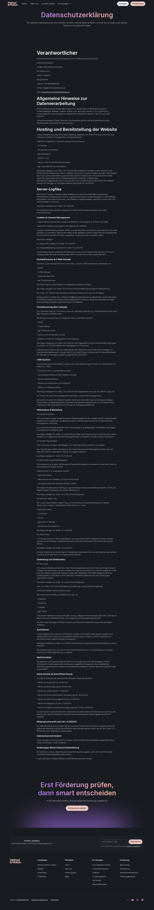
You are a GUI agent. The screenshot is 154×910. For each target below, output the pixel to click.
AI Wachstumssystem (100, 869)
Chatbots (95, 873)
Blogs (67, 877)
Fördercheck (138, 4)
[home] (13, 4)
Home (24, 4)
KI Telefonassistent (99, 877)
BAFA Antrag (124, 865)
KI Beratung (41, 877)
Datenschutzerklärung (39, 900)
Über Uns (34, 4)
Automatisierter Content (101, 865)
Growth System (48, 4)
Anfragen (123, 4)
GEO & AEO (96, 880)
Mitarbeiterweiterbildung (129, 873)
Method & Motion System (46, 865)
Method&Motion (23, 900)
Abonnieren (135, 842)
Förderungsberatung (127, 877)
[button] (64, 4)
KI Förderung (125, 869)
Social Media (42, 873)
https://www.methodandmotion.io (55, 92)
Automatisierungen (99, 884)
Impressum (54, 900)
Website (40, 869)
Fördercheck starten (77, 808)
